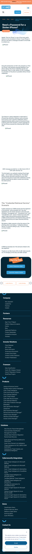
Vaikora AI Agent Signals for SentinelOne (15, 495)
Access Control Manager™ (10, 418)
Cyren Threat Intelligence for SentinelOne (15, 469)
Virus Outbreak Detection (10, 394)
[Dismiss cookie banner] (26, 532)
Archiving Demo (8, 513)
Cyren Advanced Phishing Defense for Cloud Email (14, 440)
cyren (12, 19)
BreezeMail (6, 404)
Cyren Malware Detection (10, 400)
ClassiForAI (6, 408)
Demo (4, 504)
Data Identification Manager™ (11, 406)
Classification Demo (9, 507)
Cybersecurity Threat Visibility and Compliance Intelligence (13, 449)
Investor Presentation (11, 357)
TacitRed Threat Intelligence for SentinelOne (12, 481)
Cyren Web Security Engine (10, 398)
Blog (8, 19)
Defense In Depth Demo (10, 511)
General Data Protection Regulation (13, 435)
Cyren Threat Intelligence (10, 390)
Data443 (18, 551)
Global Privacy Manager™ (10, 414)
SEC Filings (8, 347)
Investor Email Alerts (10, 353)
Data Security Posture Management (14, 428)
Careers (7, 308)
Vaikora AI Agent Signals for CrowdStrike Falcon (15, 497)
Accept (16, 543)
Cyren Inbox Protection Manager (12, 402)
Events (7, 326)
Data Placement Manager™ (10, 410)
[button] (28, 8)
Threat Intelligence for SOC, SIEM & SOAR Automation (15, 446)
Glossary (7, 336)
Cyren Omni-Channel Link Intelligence (14, 443)
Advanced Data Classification (12, 431)
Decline (16, 547)
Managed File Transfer (10, 433)
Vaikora (14, 1)
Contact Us (6, 525)
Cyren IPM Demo (8, 515)
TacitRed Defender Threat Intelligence (14, 478)
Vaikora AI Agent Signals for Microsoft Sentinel (14, 488)
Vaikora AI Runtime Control (10, 386)
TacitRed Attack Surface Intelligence (13, 388)
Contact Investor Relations (12, 355)
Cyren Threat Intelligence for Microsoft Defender (14, 466)
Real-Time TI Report (10, 322)
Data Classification (10, 368)
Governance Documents (11, 351)
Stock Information (10, 349)
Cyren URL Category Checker (13, 370)
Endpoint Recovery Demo (11, 509)
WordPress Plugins (10, 374)
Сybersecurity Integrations (12, 458)
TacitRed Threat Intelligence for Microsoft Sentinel (12, 475)
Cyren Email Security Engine (11, 392)
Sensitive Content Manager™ (11, 416)
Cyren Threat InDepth (9, 396)
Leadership (8, 304)
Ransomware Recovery (10, 437)
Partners (7, 306)
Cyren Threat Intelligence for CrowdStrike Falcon (15, 471)
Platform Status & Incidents (12, 324)
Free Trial (6, 528)
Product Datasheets (10, 332)
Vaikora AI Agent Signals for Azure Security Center (13, 492)
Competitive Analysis (11, 334)
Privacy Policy (22, 539)
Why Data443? (9, 302)
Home (3, 19)
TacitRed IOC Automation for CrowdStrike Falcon (12, 484)
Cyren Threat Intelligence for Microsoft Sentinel (14, 462)
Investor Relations (10, 342)
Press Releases (9, 345)
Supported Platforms (10, 330)
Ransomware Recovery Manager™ (12, 412)
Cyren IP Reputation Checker (13, 372)
